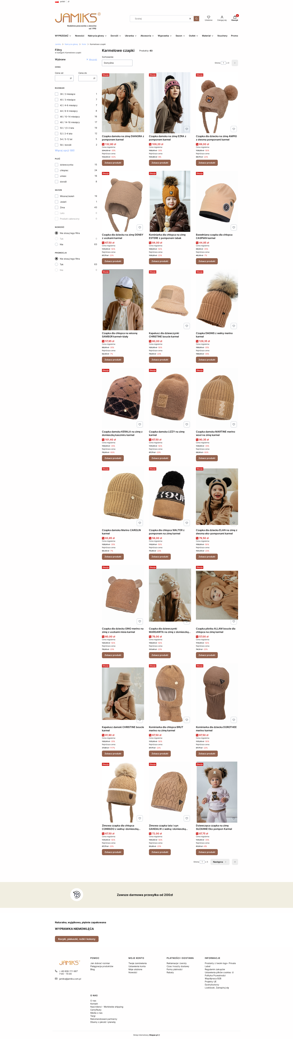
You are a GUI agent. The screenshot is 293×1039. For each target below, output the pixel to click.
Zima (62, 207)
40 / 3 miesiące (67, 99)
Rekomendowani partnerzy (103, 1019)
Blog (92, 969)
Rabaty (170, 972)
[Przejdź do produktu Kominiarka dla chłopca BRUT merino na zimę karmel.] (170, 693)
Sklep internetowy (145, 1035)
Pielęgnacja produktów (101, 966)
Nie (61, 244)
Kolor (84, 44)
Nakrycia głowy (71, 44)
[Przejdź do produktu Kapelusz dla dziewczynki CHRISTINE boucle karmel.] (170, 299)
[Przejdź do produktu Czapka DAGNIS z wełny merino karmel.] (217, 299)
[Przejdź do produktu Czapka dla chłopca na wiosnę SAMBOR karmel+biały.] (123, 299)
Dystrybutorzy (212, 984)
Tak (61, 238)
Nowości (132, 972)
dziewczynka (66, 164)
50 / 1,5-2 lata (67, 128)
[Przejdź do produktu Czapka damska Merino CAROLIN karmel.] (123, 496)
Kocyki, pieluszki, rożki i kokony (76, 939)
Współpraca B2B (213, 978)
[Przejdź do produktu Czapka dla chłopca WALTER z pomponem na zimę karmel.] (170, 496)
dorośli (63, 181)
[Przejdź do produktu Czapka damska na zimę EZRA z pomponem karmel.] (170, 102)
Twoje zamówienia (137, 963)
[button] (196, 18)
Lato (62, 213)
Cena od (59, 73)
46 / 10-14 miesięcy (70, 116)
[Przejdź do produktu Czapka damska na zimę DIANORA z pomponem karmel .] (123, 102)
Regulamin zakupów (215, 969)
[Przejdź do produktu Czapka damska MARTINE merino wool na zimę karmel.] (217, 398)
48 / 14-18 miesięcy (70, 122)
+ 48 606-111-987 (68, 971)
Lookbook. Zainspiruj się (217, 987)
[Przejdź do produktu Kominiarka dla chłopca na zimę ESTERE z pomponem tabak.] (170, 201)
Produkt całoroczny (70, 218)
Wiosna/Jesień (67, 196)
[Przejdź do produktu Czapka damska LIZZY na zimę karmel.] (170, 398)
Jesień (63, 201)
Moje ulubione (135, 969)
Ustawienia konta (137, 966)
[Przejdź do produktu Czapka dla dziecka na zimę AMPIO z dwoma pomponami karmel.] (217, 102)
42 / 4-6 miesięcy (69, 105)
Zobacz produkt (113, 162)
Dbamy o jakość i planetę (103, 1022)
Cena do (82, 73)
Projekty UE (210, 981)
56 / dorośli (65, 145)
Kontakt (94, 1003)
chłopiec (64, 170)
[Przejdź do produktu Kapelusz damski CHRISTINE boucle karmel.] (123, 693)
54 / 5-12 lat (66, 139)
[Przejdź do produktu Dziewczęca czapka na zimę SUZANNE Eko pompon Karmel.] (217, 792)
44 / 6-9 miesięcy (69, 111)
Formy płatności (174, 969)
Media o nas (96, 1013)
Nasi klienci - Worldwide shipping (106, 1006)
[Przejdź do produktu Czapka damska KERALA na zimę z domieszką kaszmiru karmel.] (123, 398)
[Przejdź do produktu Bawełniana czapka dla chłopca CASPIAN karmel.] (217, 201)
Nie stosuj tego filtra (70, 233)
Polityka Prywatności (215, 975)
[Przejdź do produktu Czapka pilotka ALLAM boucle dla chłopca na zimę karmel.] (217, 595)
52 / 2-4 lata (66, 133)
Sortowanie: (108, 57)
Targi (92, 1016)
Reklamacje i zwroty (177, 963)
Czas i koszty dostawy (178, 966)
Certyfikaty (95, 1009)
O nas (93, 1000)
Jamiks (58, 44)
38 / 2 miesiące (67, 94)
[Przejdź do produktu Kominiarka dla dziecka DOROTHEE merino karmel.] (217, 693)
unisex (63, 176)
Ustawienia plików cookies (218, 972)
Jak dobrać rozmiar (100, 963)
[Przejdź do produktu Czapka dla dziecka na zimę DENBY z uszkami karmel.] (123, 201)
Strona (217, 63)
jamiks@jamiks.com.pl (70, 978)
